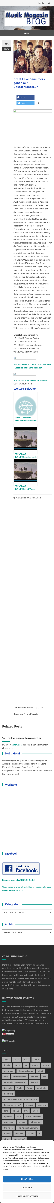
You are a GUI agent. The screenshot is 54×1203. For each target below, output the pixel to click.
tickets (7, 1133)
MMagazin (33, 714)
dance (46, 1065)
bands (7, 1065)
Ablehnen (27, 1187)
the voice (8, 1127)
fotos (29, 1088)
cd (26, 1065)
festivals (8, 1088)
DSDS (40, 1071)
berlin (17, 1065)
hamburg (8, 1093)
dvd (6, 1076)
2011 (16, 1059)
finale (19, 1088)
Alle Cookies (27, 1179)
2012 (26, 1059)
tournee (19, 1133)
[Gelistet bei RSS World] (8, 1041)
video (6, 1139)
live (26, 1110)
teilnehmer (35, 1122)
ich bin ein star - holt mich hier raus (20, 1099)
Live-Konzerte (20, 707)
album (36, 1059)
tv (39, 1133)
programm (9, 1122)
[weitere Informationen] (38, 103)
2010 (6, 1059)
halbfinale (41, 1088)
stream (22, 1122)
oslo (19, 1116)
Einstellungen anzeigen (27, 1195)
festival (34, 1082)
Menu (41, 2)
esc (44, 1076)
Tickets (30, 707)
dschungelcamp (25, 1071)
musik (35, 1110)
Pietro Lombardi (33, 1116)
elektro (34, 1076)
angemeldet (17, 744)
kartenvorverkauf (12, 1105)
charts (35, 1065)
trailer (31, 1133)
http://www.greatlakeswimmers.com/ (31, 380)
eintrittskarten (19, 1076)
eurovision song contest (15, 1082)
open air (8, 1116)
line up (16, 1110)
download (9, 1071)
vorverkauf (19, 1139)
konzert (29, 1105)
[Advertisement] (33, 602)
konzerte (42, 1105)
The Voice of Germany (28, 1127)
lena (6, 1110)
